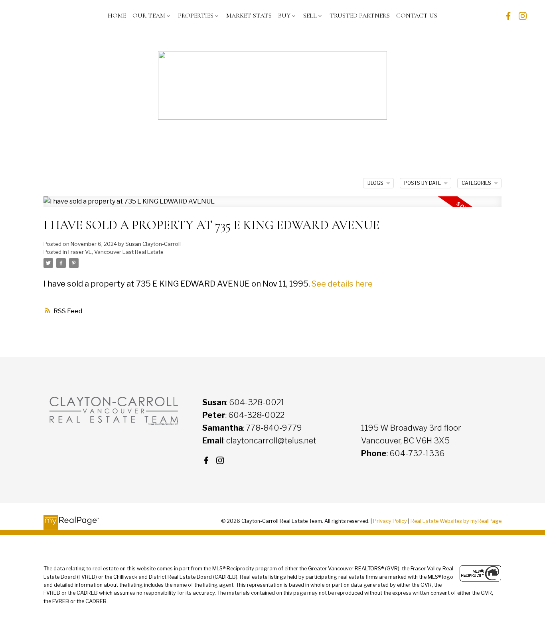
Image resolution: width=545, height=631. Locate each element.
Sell (310, 16)
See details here (342, 284)
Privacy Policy (390, 521)
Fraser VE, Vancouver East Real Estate (116, 252)
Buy (284, 16)
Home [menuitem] (117, 16)
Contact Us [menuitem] (416, 16)
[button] (508, 16)
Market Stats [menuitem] (249, 16)
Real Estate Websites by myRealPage (456, 521)
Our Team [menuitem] (148, 16)
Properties (195, 16)
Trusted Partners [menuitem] (360, 16)
